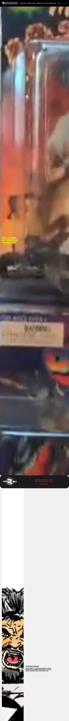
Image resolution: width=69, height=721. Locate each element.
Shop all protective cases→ (7, 244)
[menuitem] (23, 3)
